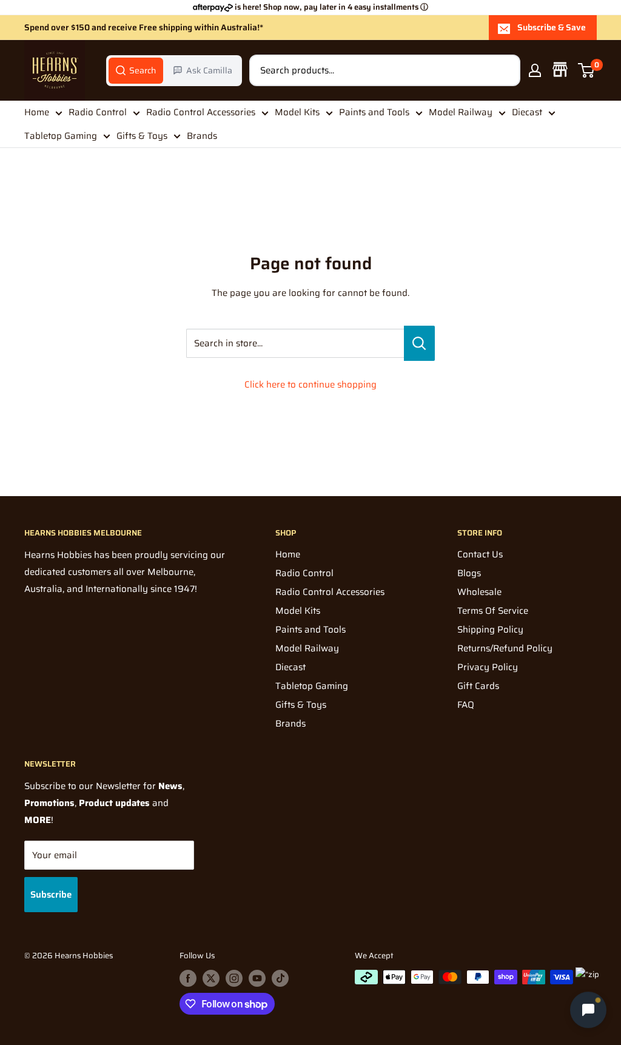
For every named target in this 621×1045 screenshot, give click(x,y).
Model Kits (297, 112)
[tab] (136, 70)
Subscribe (51, 894)
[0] (586, 70)
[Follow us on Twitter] (211, 978)
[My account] (535, 70)
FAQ (465, 704)
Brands (202, 136)
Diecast (527, 112)
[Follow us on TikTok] (280, 978)
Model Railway (460, 112)
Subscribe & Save (551, 27)
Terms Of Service (492, 610)
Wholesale (479, 592)
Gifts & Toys (141, 136)
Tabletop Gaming (60, 136)
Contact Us (480, 554)
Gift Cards (478, 686)
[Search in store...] (419, 343)
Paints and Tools (374, 112)
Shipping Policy (490, 629)
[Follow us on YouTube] (257, 978)
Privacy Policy (487, 667)
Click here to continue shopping (310, 384)
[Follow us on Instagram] (234, 978)
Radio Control (98, 112)
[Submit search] (504, 70)
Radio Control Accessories (200, 112)
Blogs (469, 573)
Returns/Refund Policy (504, 648)
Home (36, 112)
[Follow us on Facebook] (188, 978)
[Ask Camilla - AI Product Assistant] (588, 1009)
